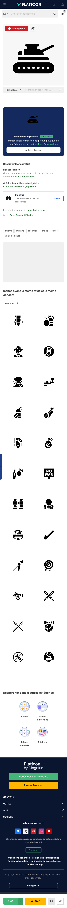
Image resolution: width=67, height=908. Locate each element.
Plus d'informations (48, 144)
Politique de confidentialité (45, 857)
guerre (8, 230)
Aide (5, 810)
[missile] (18, 321)
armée (45, 230)
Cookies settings (34, 864)
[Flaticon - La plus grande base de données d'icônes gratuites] (29, 4)
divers (55, 230)
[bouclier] (49, 565)
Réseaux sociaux (33, 823)
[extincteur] (49, 321)
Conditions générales (19, 857)
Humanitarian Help (35, 210)
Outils (7, 803)
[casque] (18, 535)
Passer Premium (33, 785)
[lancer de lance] (49, 535)
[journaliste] (18, 351)
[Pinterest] (33, 831)
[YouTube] (49, 831)
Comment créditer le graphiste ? (19, 186)
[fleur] (49, 382)
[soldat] (49, 504)
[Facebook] (18, 831)
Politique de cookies (18, 861)
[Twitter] (25, 831)
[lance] (18, 565)
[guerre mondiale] (49, 626)
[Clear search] (47, 14)
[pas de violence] (18, 412)
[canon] (18, 596)
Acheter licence (33, 150)
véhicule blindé (12, 235)
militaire (20, 230)
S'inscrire (33, 850)
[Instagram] (41, 831)
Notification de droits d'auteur (46, 861)
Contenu (8, 797)
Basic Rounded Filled (20, 215)
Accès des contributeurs (33, 776)
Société (8, 817)
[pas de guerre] (49, 351)
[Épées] (49, 596)
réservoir (32, 230)
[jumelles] (18, 504)
